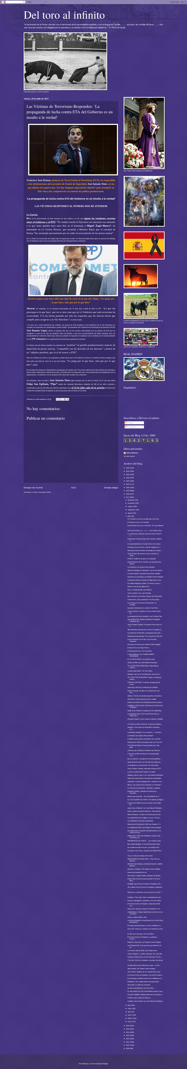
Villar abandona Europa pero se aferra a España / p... (145, 629)
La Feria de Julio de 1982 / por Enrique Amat (142, 950)
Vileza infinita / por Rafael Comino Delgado (141, 968)
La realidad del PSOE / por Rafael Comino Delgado (144, 827)
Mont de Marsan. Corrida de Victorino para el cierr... (144, 814)
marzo (130, 1015)
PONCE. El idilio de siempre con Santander (141, 559)
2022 (128, 481)
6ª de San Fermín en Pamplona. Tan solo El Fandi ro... (145, 975)
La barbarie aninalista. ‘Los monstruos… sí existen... (144, 732)
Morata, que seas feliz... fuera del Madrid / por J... (143, 796)
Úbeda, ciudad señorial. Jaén (137, 917)
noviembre (131, 503)
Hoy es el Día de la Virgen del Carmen (140, 856)
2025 (128, 471)
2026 (128, 468)
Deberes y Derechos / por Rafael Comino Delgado (144, 942)
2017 (128, 497)
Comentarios (131, 427)
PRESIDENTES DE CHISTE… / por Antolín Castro (144, 841)
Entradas (130, 423)
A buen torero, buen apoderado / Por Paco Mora (143, 599)
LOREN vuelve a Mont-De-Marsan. (139, 998)
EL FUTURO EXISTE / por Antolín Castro (141, 659)
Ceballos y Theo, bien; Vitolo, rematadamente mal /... (144, 897)
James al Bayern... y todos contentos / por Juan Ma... (145, 954)
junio (129, 1005)
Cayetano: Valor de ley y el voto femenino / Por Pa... (144, 957)
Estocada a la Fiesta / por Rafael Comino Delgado (143, 644)
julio (129, 516)
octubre (130, 506)
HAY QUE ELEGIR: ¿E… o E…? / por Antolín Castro (144, 530)
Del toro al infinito (64, 14)
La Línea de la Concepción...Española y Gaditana (143, 788)
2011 (128, 1042)
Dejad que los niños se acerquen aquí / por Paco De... (145, 742)
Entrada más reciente (33, 487)
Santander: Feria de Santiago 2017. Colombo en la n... (145, 781)
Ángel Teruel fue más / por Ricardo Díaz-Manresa (143, 762)
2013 (128, 1035)
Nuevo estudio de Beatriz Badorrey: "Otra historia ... (144, 811)
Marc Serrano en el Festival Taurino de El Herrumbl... (145, 596)
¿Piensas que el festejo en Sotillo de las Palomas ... (144, 750)
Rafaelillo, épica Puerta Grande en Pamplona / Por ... (144, 884)
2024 (128, 474)
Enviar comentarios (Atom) (42, 492)
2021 (128, 484)
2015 (128, 1029)
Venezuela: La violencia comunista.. (139, 985)
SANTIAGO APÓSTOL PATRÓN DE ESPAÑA (142, 687)
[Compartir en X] (62, 399)
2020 (128, 487)
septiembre (132, 510)
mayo (130, 1008)
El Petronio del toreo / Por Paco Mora (139, 651)
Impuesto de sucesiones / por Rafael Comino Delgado (145, 577)
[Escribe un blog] (59, 399)
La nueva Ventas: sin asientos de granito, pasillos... (144, 573)
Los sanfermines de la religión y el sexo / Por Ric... (144, 818)
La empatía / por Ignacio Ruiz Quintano (140, 735)
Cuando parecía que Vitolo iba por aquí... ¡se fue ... (144, 965)
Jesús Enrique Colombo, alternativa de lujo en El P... (144, 768)
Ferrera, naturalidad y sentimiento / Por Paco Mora (144, 900)
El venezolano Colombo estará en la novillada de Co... (145, 978)
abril (129, 1012)
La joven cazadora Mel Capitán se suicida (141, 772)
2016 (128, 1025)
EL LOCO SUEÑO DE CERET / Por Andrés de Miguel (145, 799)
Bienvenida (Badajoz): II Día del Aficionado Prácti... (144, 844)
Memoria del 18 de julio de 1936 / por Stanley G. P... (144, 824)
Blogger (105, 1063)
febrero (130, 1018)
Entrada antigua (111, 487)
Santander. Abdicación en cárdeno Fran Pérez (142, 608)
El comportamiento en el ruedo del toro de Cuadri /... (144, 544)
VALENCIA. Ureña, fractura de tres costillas (141, 699)
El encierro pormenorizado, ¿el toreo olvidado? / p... (144, 925)
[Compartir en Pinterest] (67, 399)
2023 (128, 478)
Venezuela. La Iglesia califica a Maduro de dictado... (144, 875)
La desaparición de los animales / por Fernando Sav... (145, 616)
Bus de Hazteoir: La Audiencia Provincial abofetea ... (144, 759)
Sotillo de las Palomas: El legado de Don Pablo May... (144, 710)
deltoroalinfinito (132, 453)
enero (130, 1021)
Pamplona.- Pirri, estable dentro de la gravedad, (143, 981)
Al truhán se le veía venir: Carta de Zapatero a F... (144, 547)
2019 (128, 491)
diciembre (131, 500)
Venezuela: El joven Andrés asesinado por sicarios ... (144, 550)
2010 (128, 1045)
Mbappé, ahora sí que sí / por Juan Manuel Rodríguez (145, 775)
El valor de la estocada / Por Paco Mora (140, 934)
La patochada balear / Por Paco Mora (139, 671)
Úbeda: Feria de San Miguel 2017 (138, 586)
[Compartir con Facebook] (65, 399)
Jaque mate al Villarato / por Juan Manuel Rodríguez (144, 808)
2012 (128, 1039)
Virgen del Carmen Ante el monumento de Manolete (144, 778)
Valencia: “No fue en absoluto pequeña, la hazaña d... (145, 696)
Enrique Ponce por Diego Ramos (138, 648)
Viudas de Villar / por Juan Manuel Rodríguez (142, 662)
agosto (130, 513)
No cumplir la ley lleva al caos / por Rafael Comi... (143, 847)
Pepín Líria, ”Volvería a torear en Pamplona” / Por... (144, 909)
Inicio (73, 487)
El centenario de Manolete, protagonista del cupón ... (144, 633)
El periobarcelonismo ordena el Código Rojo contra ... (145, 580)
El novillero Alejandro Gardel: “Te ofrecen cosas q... (144, 583)
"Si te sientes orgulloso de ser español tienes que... (144, 972)
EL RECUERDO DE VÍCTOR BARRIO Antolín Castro (145, 991)
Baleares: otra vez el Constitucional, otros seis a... (144, 674)
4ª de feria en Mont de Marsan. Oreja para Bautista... (144, 724)
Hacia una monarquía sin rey (137, 872)
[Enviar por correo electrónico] (57, 399)
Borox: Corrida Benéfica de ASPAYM (139, 590)
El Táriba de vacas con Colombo (138, 522)
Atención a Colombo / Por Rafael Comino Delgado (143, 869)
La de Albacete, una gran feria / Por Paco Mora (142, 765)
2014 (128, 1032)
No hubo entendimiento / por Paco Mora (140, 988)
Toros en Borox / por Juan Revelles (139, 593)
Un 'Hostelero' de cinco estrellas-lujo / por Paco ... (143, 519)
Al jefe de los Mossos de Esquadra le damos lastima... (145, 702)
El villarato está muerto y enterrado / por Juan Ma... (144, 739)
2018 (128, 494)
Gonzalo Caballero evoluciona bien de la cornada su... (145, 994)
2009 (128, 1048)
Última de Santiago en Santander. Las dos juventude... (145, 570)
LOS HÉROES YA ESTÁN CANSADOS (140, 821)
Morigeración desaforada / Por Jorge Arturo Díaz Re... (145, 636)
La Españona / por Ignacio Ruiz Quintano (141, 567)
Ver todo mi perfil (129, 456)
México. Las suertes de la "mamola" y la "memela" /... (145, 785)
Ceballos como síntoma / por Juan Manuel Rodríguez (145, 1001)
